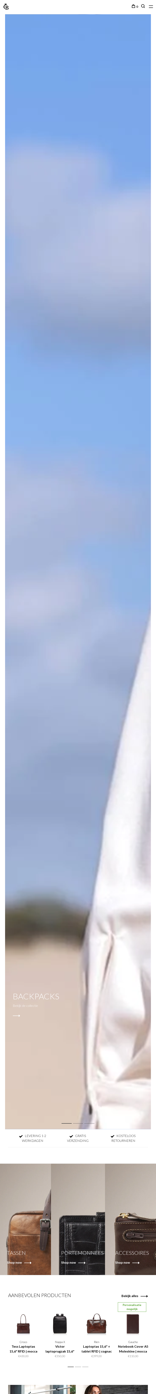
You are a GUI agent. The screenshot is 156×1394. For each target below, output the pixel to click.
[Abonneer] (133, 719)
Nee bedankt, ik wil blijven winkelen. (115, 745)
